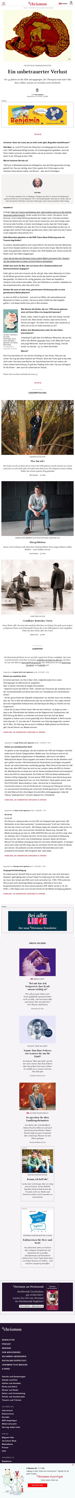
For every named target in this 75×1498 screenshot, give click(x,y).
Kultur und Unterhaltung (13, 1393)
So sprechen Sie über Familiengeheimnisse (37, 1119)
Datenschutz (8, 1414)
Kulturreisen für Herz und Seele (37, 1241)
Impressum (7, 1410)
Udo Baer (37, 193)
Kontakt (5, 1417)
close (73, 1465)
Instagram (66, 662)
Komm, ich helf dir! (37, 1179)
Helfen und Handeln (11, 1383)
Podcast (6, 1344)
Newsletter (8, 1340)
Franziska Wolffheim (35, 1142)
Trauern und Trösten (11, 1400)
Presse (5, 1447)
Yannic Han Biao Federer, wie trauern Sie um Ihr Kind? (38, 1053)
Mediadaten (7, 1444)
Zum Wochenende (11, 1352)
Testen (63, 3)
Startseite (25, 7)
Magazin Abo (8, 1437)
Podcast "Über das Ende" (37, 1046)
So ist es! (8, 814)
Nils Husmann (39, 95)
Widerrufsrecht (9, 1424)
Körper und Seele (10, 1390)
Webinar (6, 1348)
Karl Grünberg (33, 553)
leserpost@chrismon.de (31, 662)
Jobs (4, 1451)
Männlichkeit (39, 979)
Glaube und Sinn (9, 1380)
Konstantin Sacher (35, 1076)
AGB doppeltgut (9, 1420)
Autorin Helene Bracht (39, 1113)
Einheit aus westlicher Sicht (14, 676)
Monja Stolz (34, 1009)
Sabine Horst (34, 635)
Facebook (30, 665)
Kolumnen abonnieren (14, 1356)
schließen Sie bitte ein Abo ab (49, 660)
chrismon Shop (9, 1441)
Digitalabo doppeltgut (14, 1360)
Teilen (36, 134)
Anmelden (71, 3)
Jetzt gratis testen (37, 1485)
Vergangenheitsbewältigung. (14, 870)
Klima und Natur (10, 1387)
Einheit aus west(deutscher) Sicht (18, 747)
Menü (3, 4)
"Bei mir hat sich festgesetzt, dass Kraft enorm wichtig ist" (37, 986)
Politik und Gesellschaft (13, 1397)
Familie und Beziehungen (14, 1376)
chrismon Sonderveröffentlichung (37, 1235)
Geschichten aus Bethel (37, 1175)
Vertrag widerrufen (11, 1427)
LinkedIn (41, 665)
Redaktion (7, 1461)
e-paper (6, 1369)
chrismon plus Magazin (14, 1365)
